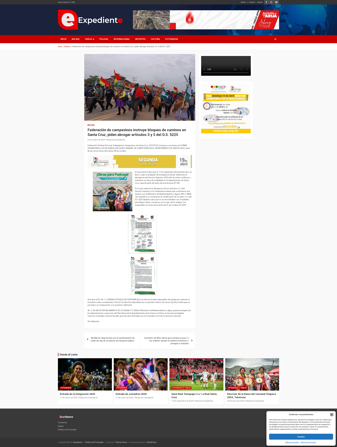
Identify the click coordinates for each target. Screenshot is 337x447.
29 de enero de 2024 (235, 401)
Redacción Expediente (116, 140)
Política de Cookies (292, 442)
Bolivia (243, 2)
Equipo (61, 426)
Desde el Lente (69, 354)
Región (260, 2)
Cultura (155, 39)
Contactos (62, 422)
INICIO (63, 39)
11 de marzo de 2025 (69, 398)
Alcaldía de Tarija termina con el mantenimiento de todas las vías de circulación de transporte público (112, 339)
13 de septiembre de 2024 (182, 401)
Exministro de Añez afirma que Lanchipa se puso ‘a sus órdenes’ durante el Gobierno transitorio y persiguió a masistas (166, 341)
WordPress (152, 442)
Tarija (88, 39)
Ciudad (251, 2)
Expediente (77, 442)
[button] (331, 414)
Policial (103, 39)
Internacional (122, 39)
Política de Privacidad (308, 442)
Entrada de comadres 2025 (131, 394)
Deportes (140, 39)
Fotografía (171, 39)
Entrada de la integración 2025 (77, 394)
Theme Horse (121, 442)
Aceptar (301, 437)
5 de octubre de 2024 (96, 140)
